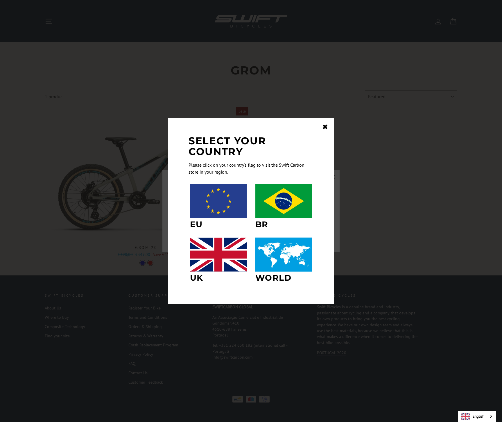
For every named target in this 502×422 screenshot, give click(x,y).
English (478, 416)
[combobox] (477, 416)
